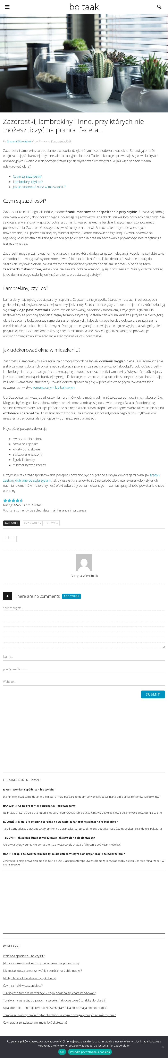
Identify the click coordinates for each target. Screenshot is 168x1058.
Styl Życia (51, 523)
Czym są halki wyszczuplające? (23, 986)
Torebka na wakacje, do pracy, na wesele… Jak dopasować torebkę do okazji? (54, 1000)
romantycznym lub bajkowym (54, 387)
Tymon (8, 837)
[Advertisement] (84, 905)
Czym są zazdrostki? (27, 176)
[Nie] (163, 1047)
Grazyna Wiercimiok (19, 141)
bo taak (84, 6)
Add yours (71, 596)
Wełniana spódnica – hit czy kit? (33, 789)
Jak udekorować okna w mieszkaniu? (39, 187)
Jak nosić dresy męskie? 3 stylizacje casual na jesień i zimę (41, 963)
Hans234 (8, 805)
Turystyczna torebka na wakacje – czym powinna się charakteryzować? (49, 993)
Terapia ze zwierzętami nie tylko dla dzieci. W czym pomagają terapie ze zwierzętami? (68, 854)
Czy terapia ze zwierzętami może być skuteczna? (35, 1022)
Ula (5, 854)
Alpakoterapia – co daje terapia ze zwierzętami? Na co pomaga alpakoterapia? (55, 1008)
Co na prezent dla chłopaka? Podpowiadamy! (47, 805)
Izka (6, 789)
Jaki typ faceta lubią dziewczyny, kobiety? (29, 978)
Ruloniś (8, 821)
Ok (62, 1051)
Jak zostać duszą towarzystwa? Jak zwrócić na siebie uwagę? (56, 837)
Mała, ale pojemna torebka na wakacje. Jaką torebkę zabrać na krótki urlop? (68, 821)
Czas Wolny (32, 523)
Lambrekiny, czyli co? (28, 181)
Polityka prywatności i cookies (90, 1051)
